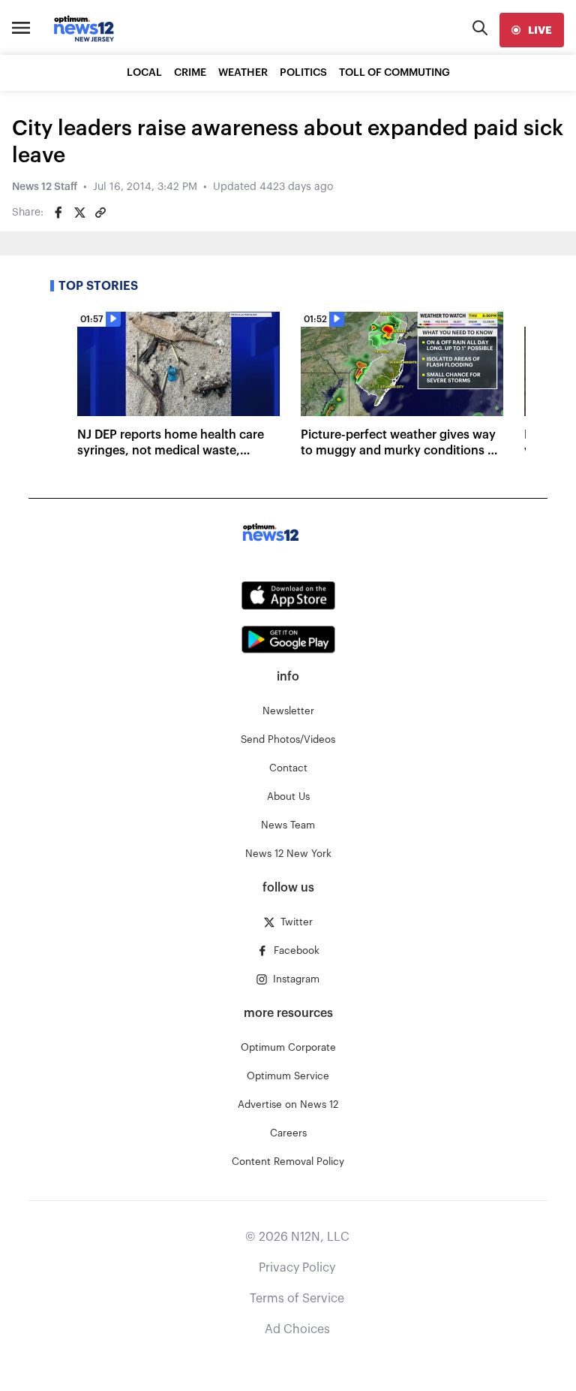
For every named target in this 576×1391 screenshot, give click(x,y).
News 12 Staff (44, 187)
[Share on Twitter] (80, 213)
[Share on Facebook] (58, 213)
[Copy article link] (100, 213)
